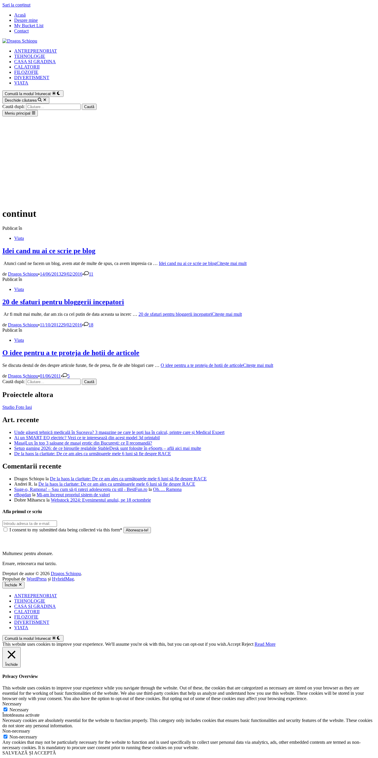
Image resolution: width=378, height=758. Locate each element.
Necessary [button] (12, 703)
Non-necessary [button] (16, 730)
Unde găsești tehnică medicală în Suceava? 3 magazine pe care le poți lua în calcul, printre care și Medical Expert (119, 432)
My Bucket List (28, 25)
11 (91, 273)
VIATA (21, 82)
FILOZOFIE (26, 72)
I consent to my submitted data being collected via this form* (65, 529)
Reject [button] (247, 644)
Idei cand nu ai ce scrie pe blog (48, 251)
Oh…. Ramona (167, 489)
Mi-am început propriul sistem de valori (73, 494)
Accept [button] (233, 644)
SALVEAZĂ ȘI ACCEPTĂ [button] (29, 752)
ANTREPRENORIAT (35, 50)
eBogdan (22, 494)
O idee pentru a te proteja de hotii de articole (70, 353)
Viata (19, 238)
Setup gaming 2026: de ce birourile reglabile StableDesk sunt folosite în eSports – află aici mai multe (107, 448)
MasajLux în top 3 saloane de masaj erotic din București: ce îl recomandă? (83, 442)
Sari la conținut (16, 4)
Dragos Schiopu (23, 273)
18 (91, 324)
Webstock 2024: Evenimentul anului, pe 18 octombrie (101, 499)
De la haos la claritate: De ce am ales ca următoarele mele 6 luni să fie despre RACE (92, 453)
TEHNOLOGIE (29, 56)
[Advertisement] (189, 160)
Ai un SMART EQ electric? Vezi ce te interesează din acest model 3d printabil (87, 437)
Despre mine (26, 20)
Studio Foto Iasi (17, 407)
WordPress (37, 578)
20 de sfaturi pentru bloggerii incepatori (63, 302)
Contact (21, 30)
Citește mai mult (203, 263)
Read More (265, 644)
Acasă (20, 14)
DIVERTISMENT (31, 77)
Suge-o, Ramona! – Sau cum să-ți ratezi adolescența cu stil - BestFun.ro (80, 489)
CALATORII (27, 66)
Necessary (19, 709)
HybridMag (63, 578)
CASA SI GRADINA (35, 61)
